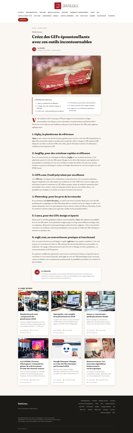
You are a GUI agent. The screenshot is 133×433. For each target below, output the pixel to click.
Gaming (92, 16)
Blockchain (101, 16)
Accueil (21, 12)
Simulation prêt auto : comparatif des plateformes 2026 (29, 316)
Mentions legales (105, 412)
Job (77, 16)
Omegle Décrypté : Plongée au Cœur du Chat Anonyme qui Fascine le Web (64, 363)
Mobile (56, 16)
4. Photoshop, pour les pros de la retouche (82, 103)
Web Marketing (32, 12)
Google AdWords (67, 16)
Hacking (65, 12)
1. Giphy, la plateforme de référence (47, 103)
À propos (111, 16)
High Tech (84, 16)
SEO (98, 12)
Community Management (79, 12)
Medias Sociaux (54, 12)
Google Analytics (25, 16)
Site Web (37, 16)
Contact (23, 19)
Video (92, 12)
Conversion (46, 16)
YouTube (42, 12)
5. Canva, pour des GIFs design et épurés (81, 105)
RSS (114, 412)
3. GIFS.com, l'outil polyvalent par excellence (50, 111)
